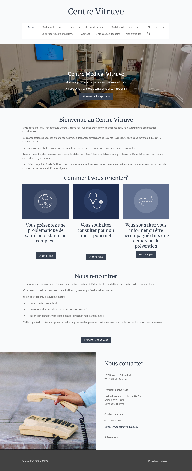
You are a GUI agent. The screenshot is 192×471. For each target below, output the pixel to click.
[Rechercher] (149, 33)
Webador (165, 460)
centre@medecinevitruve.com (121, 426)
